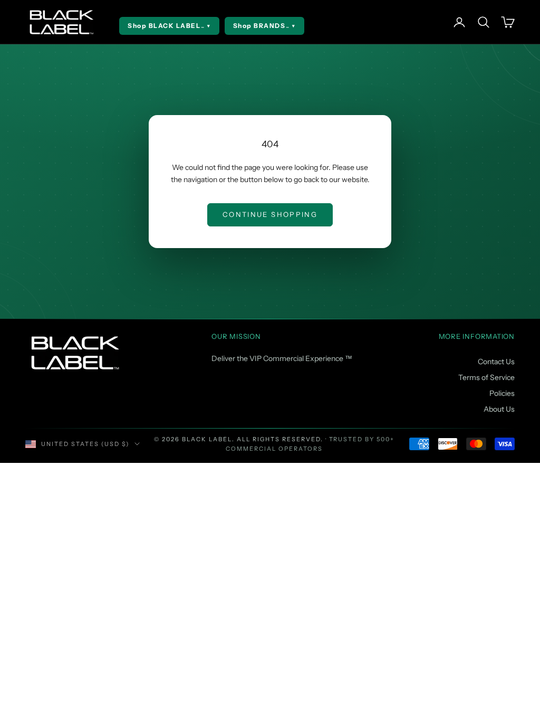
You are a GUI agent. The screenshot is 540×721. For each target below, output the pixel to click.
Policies (502, 393)
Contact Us (496, 361)
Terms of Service (486, 377)
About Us (499, 409)
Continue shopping (270, 214)
